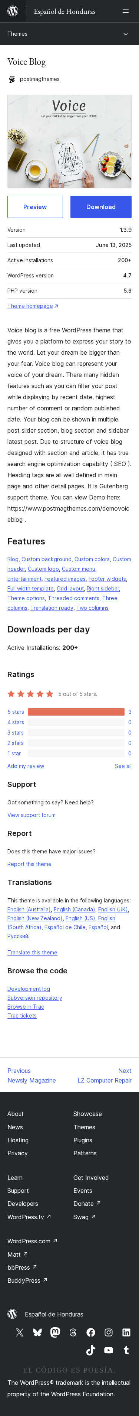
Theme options (26, 598)
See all (123, 766)
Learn (15, 1177)
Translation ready (51, 608)
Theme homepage (30, 306)
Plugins (82, 1140)
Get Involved (91, 1177)
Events (82, 1190)
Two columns (92, 608)
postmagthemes (40, 79)
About (15, 1113)
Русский (17, 936)
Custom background (46, 559)
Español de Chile (65, 927)
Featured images (65, 579)
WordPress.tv (29, 1217)
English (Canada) (74, 909)
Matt (17, 1254)
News (15, 1127)
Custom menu (78, 569)
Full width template (30, 588)
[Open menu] (127, 11)
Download (101, 207)
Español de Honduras (54, 1314)
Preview (35, 207)
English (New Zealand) (35, 918)
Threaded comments (73, 598)
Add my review (25, 766)
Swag (84, 1217)
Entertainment (24, 579)
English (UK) (113, 909)
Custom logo (43, 569)
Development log (28, 989)
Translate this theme (32, 952)
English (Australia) (29, 909)
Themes (17, 33)
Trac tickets (22, 1015)
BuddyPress (27, 1280)
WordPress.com (32, 1241)
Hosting (18, 1140)
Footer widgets (107, 579)
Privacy (17, 1153)
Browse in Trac (25, 1006)
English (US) (80, 918)
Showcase (87, 1113)
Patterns (85, 1153)
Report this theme (29, 864)
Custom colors (92, 559)
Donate (87, 1203)
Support (18, 1190)
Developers (22, 1203)
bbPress (22, 1267)
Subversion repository (34, 998)
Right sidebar (103, 588)
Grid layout (70, 588)
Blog (13, 559)
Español (98, 927)
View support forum (31, 815)
